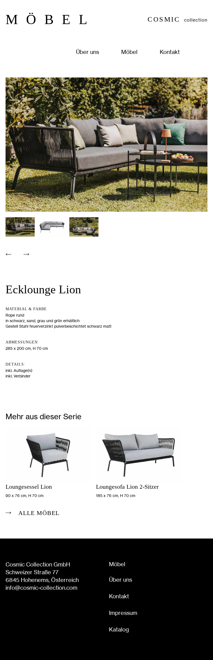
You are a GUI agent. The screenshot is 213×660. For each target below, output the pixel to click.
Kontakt (170, 51)
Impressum (123, 612)
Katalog (119, 629)
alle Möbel (38, 512)
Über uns (87, 51)
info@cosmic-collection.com (41, 587)
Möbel (129, 51)
